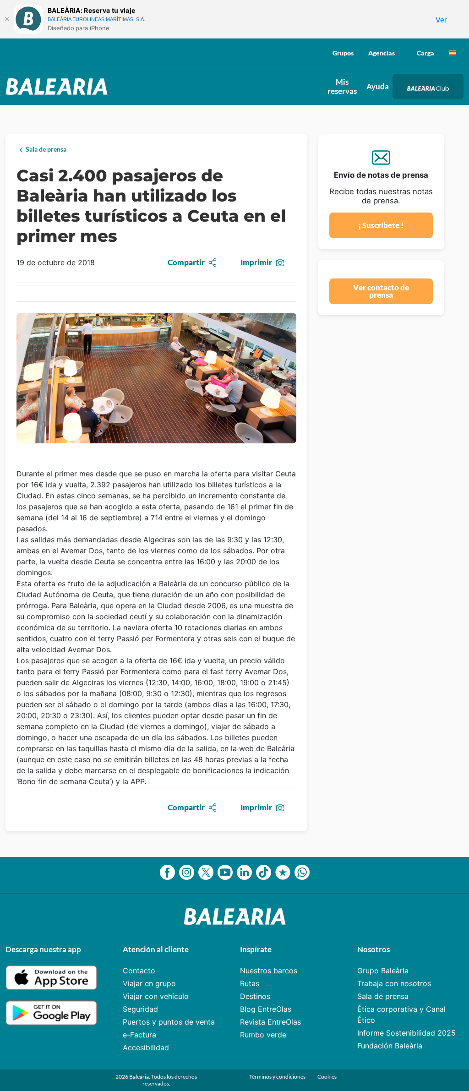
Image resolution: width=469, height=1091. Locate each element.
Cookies (327, 1076)
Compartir (186, 262)
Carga (425, 53)
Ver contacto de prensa (381, 291)
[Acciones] (453, 53)
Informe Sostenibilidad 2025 (406, 1032)
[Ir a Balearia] (58, 86)
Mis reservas (342, 86)
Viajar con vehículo (156, 996)
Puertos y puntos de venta (169, 1021)
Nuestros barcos (268, 970)
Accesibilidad (146, 1047)
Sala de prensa (383, 996)
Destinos (255, 996)
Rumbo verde (263, 1034)
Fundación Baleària (389, 1045)
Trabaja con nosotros (394, 983)
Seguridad (140, 1009)
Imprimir (256, 262)
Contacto (139, 970)
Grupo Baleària (383, 970)
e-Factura (139, 1034)
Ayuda (377, 86)
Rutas (249, 983)
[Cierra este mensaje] (7, 19)
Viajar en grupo (149, 983)
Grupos (343, 53)
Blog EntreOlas (265, 1009)
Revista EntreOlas (270, 1021)
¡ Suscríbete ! (381, 225)
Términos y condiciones (277, 1076)
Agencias (381, 53)
